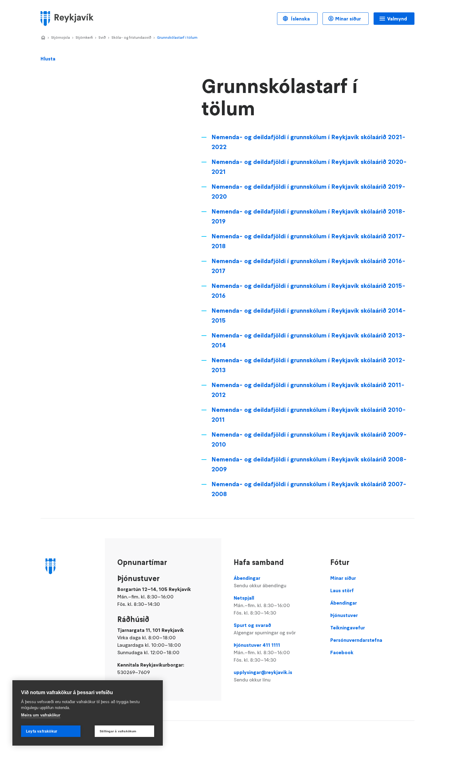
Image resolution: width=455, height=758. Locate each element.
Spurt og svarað (265, 629)
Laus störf (342, 590)
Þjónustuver (344, 615)
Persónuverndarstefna (356, 640)
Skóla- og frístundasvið (131, 37)
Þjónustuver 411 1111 (262, 652)
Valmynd (397, 18)
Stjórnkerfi (84, 37)
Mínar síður (348, 18)
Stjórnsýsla (60, 37)
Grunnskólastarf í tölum (177, 37)
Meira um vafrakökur (40, 715)
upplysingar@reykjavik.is (263, 676)
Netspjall (262, 605)
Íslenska (300, 18)
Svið (102, 37)
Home (43, 38)
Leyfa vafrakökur (41, 731)
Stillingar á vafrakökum (118, 731)
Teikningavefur (347, 627)
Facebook (341, 652)
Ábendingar (260, 581)
